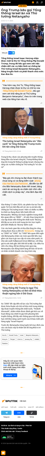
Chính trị (19, 339)
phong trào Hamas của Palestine (21, 182)
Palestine (5, 343)
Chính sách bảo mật (8, 431)
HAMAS (37, 339)
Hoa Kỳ (4, 335)
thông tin (4, 339)
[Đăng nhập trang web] (37, 2)
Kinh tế (31, 407)
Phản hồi (29, 425)
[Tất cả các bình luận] (3, 453)
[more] (41, 103)
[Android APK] (7, 437)
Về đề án (4, 425)
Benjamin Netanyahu (32, 335)
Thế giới (12, 339)
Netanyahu (29, 231)
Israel (21, 335)
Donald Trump (13, 335)
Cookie (19, 428)
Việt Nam (4, 407)
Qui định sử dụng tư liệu (16, 425)
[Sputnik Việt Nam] (6, 3)
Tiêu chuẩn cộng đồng (8, 428)
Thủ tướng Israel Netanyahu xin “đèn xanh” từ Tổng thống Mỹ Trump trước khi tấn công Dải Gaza (22, 144)
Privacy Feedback (22, 431)
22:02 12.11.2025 (7, 21)
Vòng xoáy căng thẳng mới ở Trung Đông (21, 137)
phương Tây (28, 339)
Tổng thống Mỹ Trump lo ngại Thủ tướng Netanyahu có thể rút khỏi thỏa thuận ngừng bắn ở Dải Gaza (22, 290)
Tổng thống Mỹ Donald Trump (17, 90)
